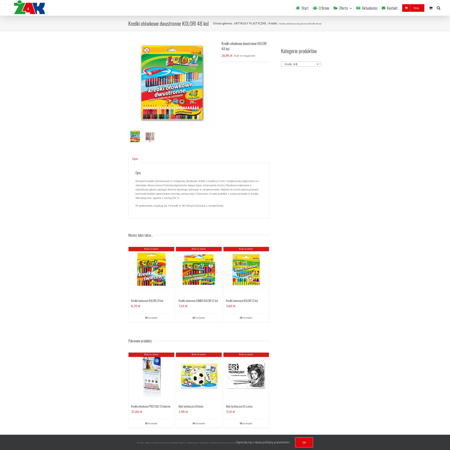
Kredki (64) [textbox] (300, 64)
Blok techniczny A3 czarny (239, 406)
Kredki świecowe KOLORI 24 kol (147, 300)
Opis (135, 159)
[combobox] (301, 64)
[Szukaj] (438, 8)
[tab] (135, 159)
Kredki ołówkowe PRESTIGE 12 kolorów (151, 406)
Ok (304, 442)
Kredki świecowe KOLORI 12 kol (242, 300)
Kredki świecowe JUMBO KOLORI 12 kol (198, 300)
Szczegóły (153, 317)
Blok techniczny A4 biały (191, 406)
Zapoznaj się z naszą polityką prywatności (263, 442)
